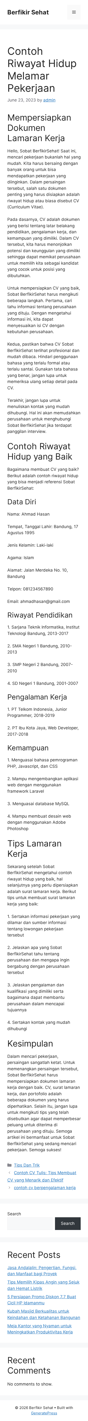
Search (14, 1213)
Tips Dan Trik (27, 1165)
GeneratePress (44, 1413)
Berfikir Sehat (28, 12)
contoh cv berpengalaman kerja (45, 1187)
